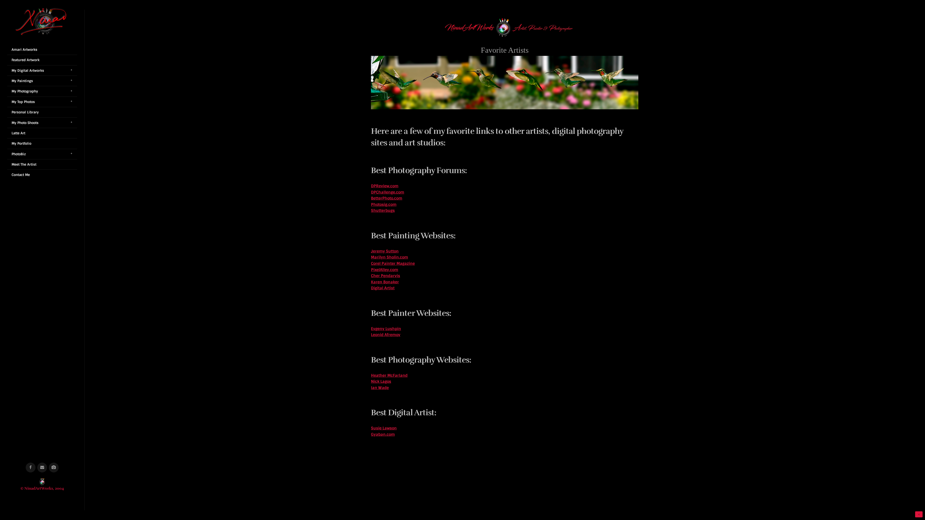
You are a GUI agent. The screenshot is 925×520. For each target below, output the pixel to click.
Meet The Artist (24, 164)
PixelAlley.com (384, 269)
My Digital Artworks (28, 70)
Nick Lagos (381, 381)
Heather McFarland (389, 375)
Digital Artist (383, 288)
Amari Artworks (24, 49)
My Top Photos (23, 102)
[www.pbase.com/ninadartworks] (54, 468)
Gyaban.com (383, 434)
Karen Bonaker (385, 282)
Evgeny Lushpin (386, 328)
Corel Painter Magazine (393, 263)
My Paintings (22, 81)
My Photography (25, 91)
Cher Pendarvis (385, 275)
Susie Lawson (384, 428)
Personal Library (25, 112)
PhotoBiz (19, 154)
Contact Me (21, 175)
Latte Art (18, 133)
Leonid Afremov (385, 334)
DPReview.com (384, 185)
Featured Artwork (26, 60)
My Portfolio (21, 143)
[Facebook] (31, 468)
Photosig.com (383, 204)
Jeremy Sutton (385, 251)
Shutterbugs (383, 210)
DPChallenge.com (387, 192)
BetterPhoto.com (386, 198)
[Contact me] (42, 468)
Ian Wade (380, 387)
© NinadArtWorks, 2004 (42, 488)
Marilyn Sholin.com (389, 257)
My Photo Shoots (25, 123)
